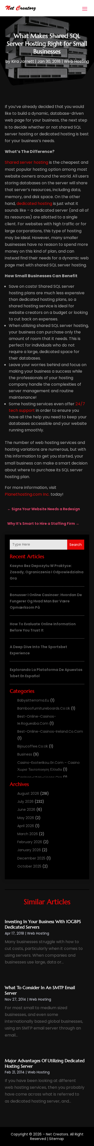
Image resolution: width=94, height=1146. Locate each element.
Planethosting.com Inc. (27, 494)
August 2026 (28, 793)
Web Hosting (76, 61)
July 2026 (25, 801)
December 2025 (31, 858)
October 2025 (29, 866)
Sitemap (56, 1138)
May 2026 (25, 817)
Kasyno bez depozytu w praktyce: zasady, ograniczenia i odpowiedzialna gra (46, 572)
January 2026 (29, 849)
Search (75, 544)
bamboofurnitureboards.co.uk (43, 708)
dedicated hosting (34, 203)
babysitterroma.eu (33, 700)
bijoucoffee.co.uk (32, 746)
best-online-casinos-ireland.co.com (50, 731)
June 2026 (26, 809)
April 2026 (25, 825)
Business (24, 754)
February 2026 (29, 841)
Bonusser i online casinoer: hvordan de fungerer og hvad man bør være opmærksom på (46, 601)
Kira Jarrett (22, 61)
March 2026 (27, 833)
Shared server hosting (26, 162)
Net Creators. (57, 1134)
